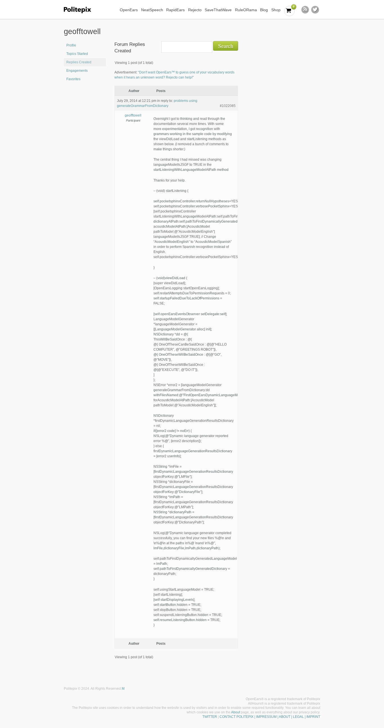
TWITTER (209, 717)
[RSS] (305, 10)
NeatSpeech (152, 10)
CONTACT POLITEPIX (237, 717)
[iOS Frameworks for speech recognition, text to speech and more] (81, 10)
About (235, 712)
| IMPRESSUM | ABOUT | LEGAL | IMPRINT (287, 717)
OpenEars (129, 10)
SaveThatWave (218, 10)
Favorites (73, 79)
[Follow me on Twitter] (315, 10)
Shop (276, 10)
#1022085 (228, 106)
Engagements (77, 71)
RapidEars (175, 10)
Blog (264, 10)
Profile (71, 45)
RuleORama (246, 10)
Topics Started (77, 54)
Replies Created (78, 62)
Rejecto (195, 10)
